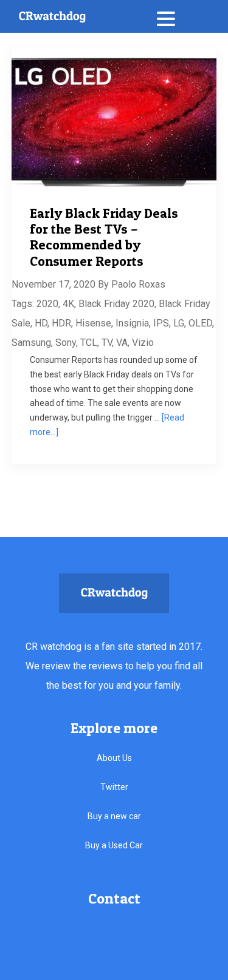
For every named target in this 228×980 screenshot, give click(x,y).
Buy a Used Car (114, 845)
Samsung (31, 342)
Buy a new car (114, 816)
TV (107, 342)
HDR (61, 323)
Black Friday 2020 (116, 303)
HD (41, 323)
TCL (88, 342)
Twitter (114, 787)
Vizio (143, 342)
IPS (161, 323)
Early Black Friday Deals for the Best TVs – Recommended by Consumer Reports (104, 237)
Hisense (93, 323)
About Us (114, 758)
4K (68, 303)
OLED (200, 323)
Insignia (132, 323)
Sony (65, 342)
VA (122, 342)
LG (178, 323)
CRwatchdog (52, 16)
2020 (47, 303)
